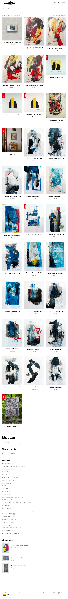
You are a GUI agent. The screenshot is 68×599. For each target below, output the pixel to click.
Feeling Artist (6, 463)
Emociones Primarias (8, 469)
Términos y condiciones (50, 593)
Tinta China (5, 508)
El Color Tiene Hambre (9, 533)
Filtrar (63, 454)
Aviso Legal (38, 593)
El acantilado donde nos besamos (20, 558)
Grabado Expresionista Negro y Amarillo (15, 503)
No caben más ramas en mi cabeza (13, 466)
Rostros (5, 494)
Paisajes (4, 505)
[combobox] (55, 15)
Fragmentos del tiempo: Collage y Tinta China (17, 511)
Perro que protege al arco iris (19, 546)
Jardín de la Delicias (8, 480)
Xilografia (5, 491)
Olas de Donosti (7, 514)
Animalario (5, 472)
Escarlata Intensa (8, 519)
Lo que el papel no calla (10, 528)
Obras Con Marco (8, 517)
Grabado (5, 483)
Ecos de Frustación (8, 477)
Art (3, 475)
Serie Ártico (6, 489)
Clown (4, 486)
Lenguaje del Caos (8, 522)
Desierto (5, 525)
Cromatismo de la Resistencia (11, 497)
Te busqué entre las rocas (18, 566)
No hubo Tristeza (8, 531)
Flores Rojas (6, 500)
